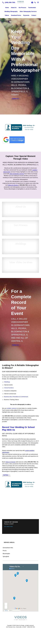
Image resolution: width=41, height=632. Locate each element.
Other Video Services (20, 262)
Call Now (5, 475)
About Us (14, 7)
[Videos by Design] (20, 2)
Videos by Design (13, 185)
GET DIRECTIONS (8, 526)
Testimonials (32, 7)
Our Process (22, 7)
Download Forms (16, 15)
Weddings (20, 243)
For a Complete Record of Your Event (21, 302)
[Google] (38, 2)
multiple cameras (12, 408)
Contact (33, 15)
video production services (16, 174)
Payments (26, 15)
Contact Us (15, 98)
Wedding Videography (11, 11)
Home (7, 7)
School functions (9, 388)
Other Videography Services (28, 11)
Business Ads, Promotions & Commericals (16, 396)
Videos (7, 15)
